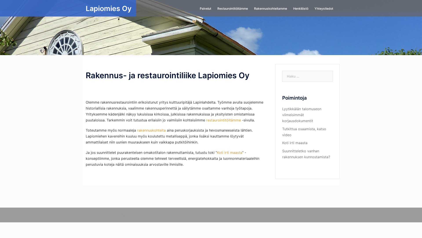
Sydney (165, 215)
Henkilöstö (300, 8)
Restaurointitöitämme (232, 8)
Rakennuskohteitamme (270, 8)
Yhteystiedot (324, 8)
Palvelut (205, 8)
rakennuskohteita (151, 130)
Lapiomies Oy (108, 8)
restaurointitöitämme (223, 120)
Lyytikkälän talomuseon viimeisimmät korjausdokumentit (301, 115)
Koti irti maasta (229, 152)
